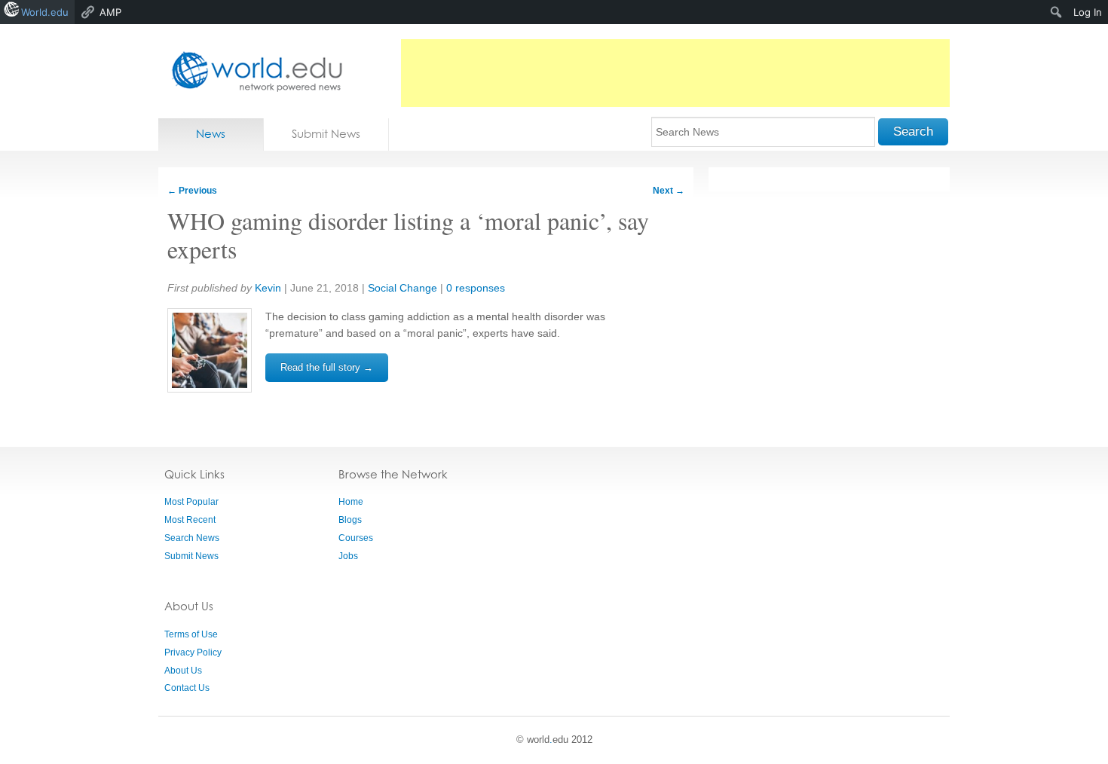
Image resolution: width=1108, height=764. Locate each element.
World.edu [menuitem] (45, 12)
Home (350, 502)
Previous (192, 190)
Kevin (268, 288)
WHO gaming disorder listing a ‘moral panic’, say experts (408, 234)
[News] (252, 71)
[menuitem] (1056, 12)
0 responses (475, 288)
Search (913, 131)
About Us (183, 670)
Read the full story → (326, 367)
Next (668, 190)
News (210, 134)
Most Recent (190, 520)
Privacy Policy (193, 652)
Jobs (348, 556)
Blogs (350, 520)
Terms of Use (191, 634)
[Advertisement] (675, 73)
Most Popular (191, 502)
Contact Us (187, 688)
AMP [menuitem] (110, 12)
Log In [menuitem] (1087, 12)
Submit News (326, 134)
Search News (191, 538)
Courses (355, 538)
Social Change (402, 288)
